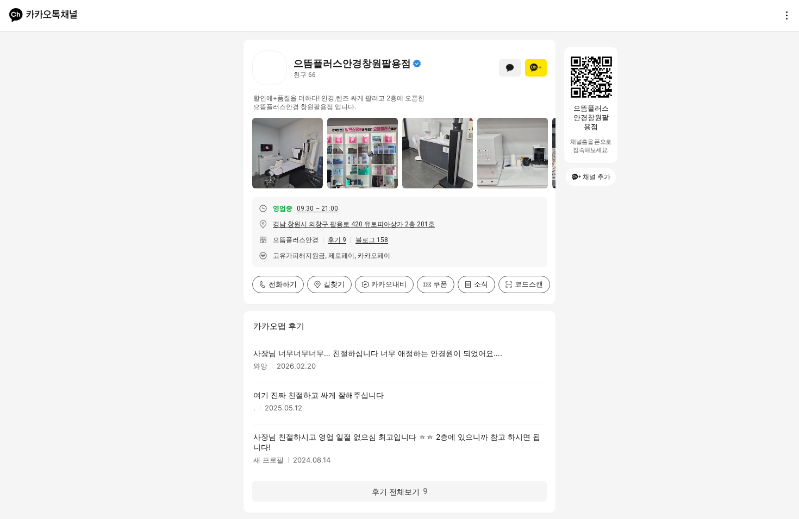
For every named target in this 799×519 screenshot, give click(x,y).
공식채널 (417, 63)
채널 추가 (596, 177)
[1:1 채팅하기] (510, 68)
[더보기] (783, 15)
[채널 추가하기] (536, 68)
